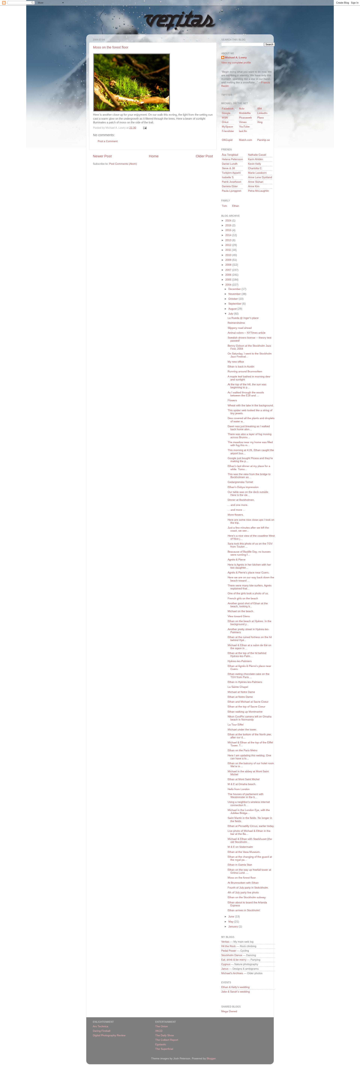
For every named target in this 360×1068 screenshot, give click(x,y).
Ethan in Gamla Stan (240, 864)
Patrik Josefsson (231, 181)
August (232, 308)
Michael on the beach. (241, 611)
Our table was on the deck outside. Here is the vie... (248, 493)
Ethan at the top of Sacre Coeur (246, 706)
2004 (228, 284)
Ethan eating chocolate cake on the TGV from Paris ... (248, 675)
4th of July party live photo (243, 892)
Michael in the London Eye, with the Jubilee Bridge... (249, 812)
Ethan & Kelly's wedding (235, 987)
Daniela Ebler (230, 186)
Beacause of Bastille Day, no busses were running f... (249, 553)
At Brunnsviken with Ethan (243, 882)
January (233, 926)
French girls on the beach (243, 598)
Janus (224, 968)
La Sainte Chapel (238, 687)
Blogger (211, 1058)
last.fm (243, 131)
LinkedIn (262, 113)
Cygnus (225, 964)
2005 (228, 279)
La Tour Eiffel (235, 724)
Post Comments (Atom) (123, 163)
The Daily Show (164, 1035)
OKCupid (227, 140)
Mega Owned (229, 1011)
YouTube (244, 126)
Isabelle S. (228, 177)
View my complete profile (236, 62)
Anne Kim (254, 186)
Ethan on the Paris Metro (242, 750)
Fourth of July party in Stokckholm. (248, 887)
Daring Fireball (101, 1031)
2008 (228, 264)
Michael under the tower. (242, 729)
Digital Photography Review (109, 1035)
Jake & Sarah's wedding (235, 991)
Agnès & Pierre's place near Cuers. (248, 572)
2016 (228, 225)
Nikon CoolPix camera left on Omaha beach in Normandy (250, 718)
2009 (228, 260)
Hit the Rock (228, 946)
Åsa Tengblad (230, 154)
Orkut (225, 122)
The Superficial (164, 1049)
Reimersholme (236, 322)
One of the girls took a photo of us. (248, 593)
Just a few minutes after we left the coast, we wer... (248, 529)
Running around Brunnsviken (245, 371)
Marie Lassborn (257, 172)
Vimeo (243, 122)
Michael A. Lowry (236, 57)
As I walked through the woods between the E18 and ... (246, 394)
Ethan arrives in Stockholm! (244, 910)
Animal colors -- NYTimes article (247, 332)
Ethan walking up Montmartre (245, 711)
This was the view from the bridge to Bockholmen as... (249, 476)
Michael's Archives (232, 973)
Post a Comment (108, 141)
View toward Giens (239, 616)
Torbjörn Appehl (231, 172)
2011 (228, 250)
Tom (224, 205)
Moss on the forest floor (110, 47)
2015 (228, 230)
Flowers (232, 400)
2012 (228, 245)
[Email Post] (144, 127)
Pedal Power (228, 950)
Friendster (228, 131)
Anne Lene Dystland (260, 177)
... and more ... (236, 509)
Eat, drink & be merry (233, 959)
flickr (241, 108)
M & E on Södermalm (240, 847)
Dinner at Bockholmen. (241, 500)
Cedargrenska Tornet (240, 482)
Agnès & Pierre (236, 559)
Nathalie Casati (257, 154)
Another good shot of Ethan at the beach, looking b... (248, 605)
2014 (228, 235)
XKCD (158, 1031)
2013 (228, 240)
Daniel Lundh (230, 163)
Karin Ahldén (255, 159)
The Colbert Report (166, 1040)
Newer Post (102, 156)
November (235, 294)
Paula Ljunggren (231, 190)
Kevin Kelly (254, 163)
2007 (228, 270)
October (233, 298)
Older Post (204, 156)
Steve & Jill (228, 168)
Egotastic (160, 1044)
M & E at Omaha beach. (242, 784)
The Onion (161, 1026)
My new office (236, 361)
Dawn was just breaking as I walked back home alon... (249, 428)
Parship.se (263, 140)
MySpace (227, 126)
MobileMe (245, 113)
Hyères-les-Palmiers (240, 661)
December (235, 289)
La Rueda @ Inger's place (243, 318)
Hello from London (239, 789)
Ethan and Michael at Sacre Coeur (248, 701)
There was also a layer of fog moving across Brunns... (250, 436)
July (231, 313)
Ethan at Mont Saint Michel (244, 779)
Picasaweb (245, 117)
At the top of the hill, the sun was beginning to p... (247, 386)
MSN (225, 117)
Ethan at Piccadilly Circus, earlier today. (251, 826)
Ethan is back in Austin (241, 366)
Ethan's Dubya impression (243, 487)
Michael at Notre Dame (241, 692)
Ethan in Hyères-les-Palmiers (245, 682)
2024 (228, 220)
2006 (228, 274)
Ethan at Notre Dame (240, 696)
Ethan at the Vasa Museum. (244, 852)
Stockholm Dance (231, 955)
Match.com (245, 140)
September (235, 303)
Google (226, 113)
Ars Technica (100, 1026)
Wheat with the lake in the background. (251, 405)
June (231, 916)
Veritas (225, 941)
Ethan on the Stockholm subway (247, 897)
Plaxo (260, 117)
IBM (259, 108)
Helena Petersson (232, 159)
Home (154, 156)
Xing (259, 122)
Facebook (228, 108)
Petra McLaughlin (258, 190)
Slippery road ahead (240, 328)
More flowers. (236, 514)
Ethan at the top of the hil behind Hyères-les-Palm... (247, 655)
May (231, 921)
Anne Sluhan (255, 181)
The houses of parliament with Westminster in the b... (245, 796)
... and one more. (238, 505)
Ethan (235, 205)
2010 (228, 255)
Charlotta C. (255, 168)
